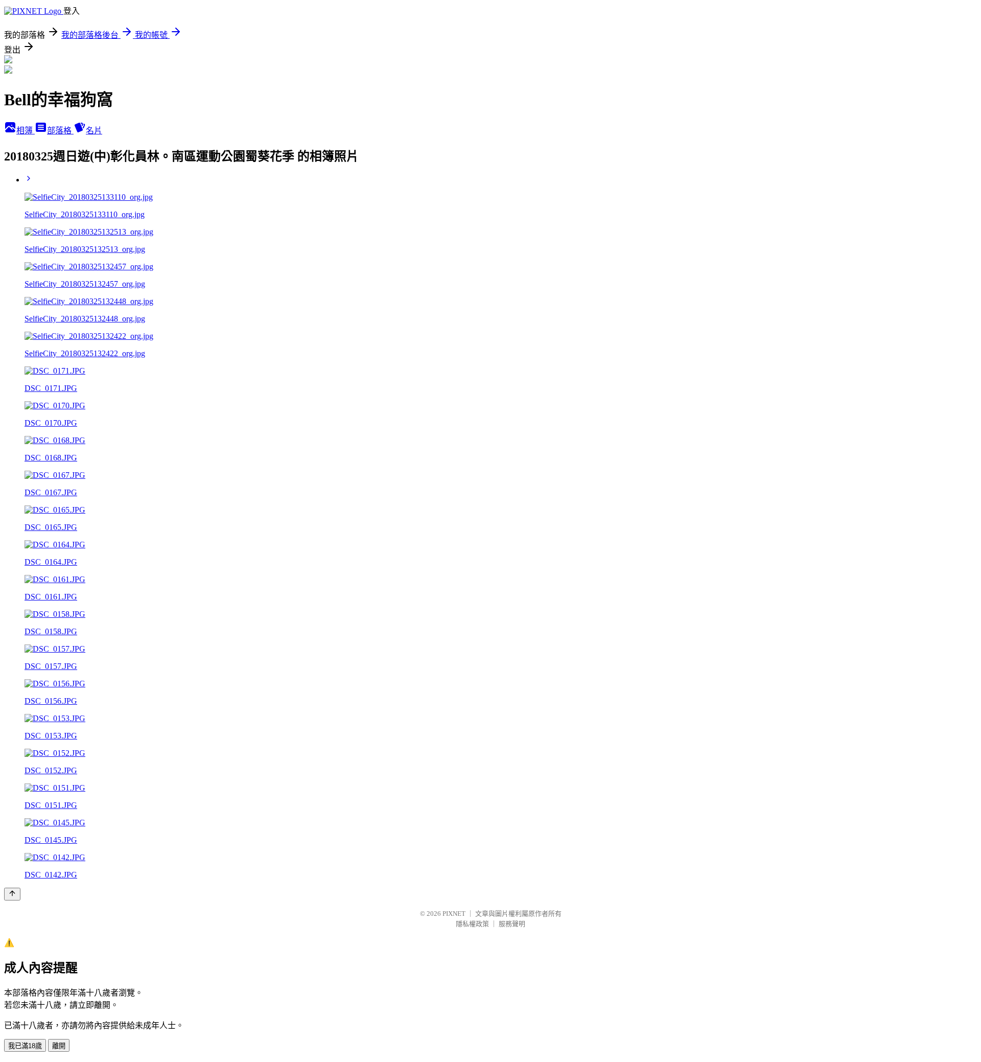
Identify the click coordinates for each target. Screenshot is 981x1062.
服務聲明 (512, 924)
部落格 (60, 130)
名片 (94, 130)
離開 (58, 1046)
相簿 (25, 130)
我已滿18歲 (25, 1046)
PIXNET (453, 913)
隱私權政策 (472, 924)
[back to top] (12, 894)
